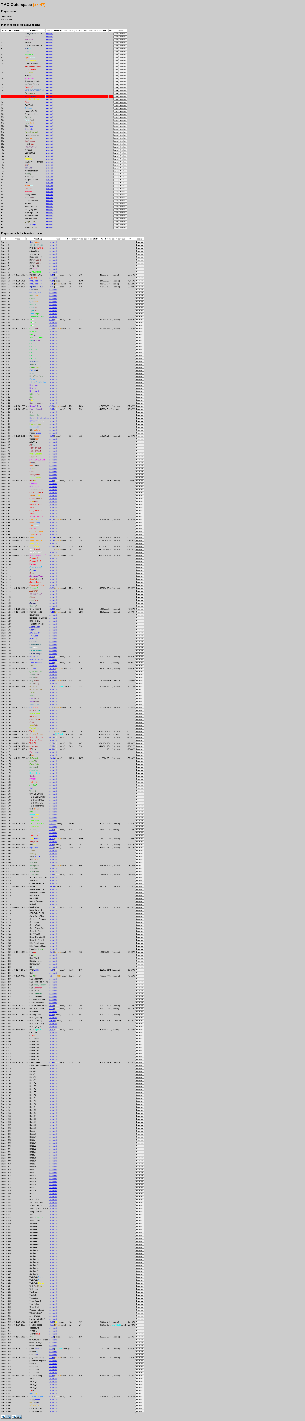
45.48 (51, 275)
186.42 (52, 1021)
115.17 (52, 824)
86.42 (51, 612)
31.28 (51, 734)
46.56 (51, 681)
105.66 (52, 537)
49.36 (51, 874)
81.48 (51, 1358)
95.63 (51, 1015)
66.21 (51, 555)
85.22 (51, 588)
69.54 (51, 546)
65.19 (51, 907)
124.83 (52, 758)
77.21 (51, 687)
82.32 (51, 609)
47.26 (51, 830)
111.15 (51, 976)
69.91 (51, 839)
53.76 (51, 329)
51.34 (51, 481)
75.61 (51, 1325)
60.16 (51, 519)
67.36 (51, 746)
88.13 (51, 737)
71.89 (51, 970)
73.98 (51, 436)
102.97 (52, 669)
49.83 (51, 1322)
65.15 (51, 952)
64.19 (51, 1009)
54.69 (51, 865)
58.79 (51, 540)
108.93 (52, 886)
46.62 (51, 1006)
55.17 (51, 549)
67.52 (51, 1337)
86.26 (51, 845)
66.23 (51, 281)
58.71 (51, 287)
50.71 (51, 1030)
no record (49, 34)
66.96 (51, 657)
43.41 (51, 284)
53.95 (51, 409)
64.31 (51, 1396)
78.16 (51, 848)
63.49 (51, 1062)
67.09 (51, 1349)
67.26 (51, 743)
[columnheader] (7, 30)
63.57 (51, 707)
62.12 (51, 731)
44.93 (51, 749)
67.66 (51, 320)
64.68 (51, 663)
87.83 (51, 406)
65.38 (51, 1376)
